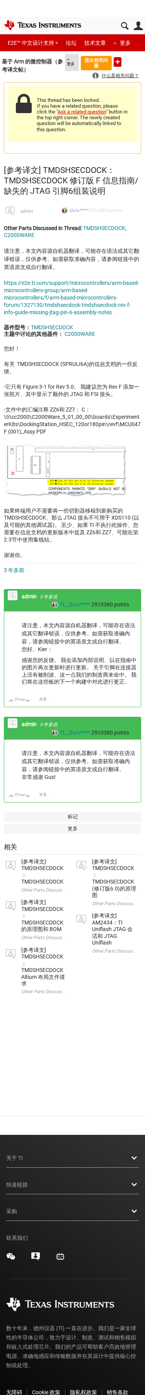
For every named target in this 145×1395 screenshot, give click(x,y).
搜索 (124, 26)
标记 (73, 816)
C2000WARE (19, 235)
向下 (28, 701)
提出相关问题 (96, 63)
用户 (138, 26)
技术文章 (95, 43)
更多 (125, 43)
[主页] (42, 25)
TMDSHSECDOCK (104, 228)
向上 (11, 701)
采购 (11, 1211)
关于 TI (14, 1158)
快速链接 (17, 1185)
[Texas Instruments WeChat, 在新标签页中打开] (10, 1259)
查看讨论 (47, 699)
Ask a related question (82, 112)
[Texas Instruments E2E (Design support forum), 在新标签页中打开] (35, 1259)
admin (26, 211)
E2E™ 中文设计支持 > (33, 43)
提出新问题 (117, 62)
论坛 (71, 43)
